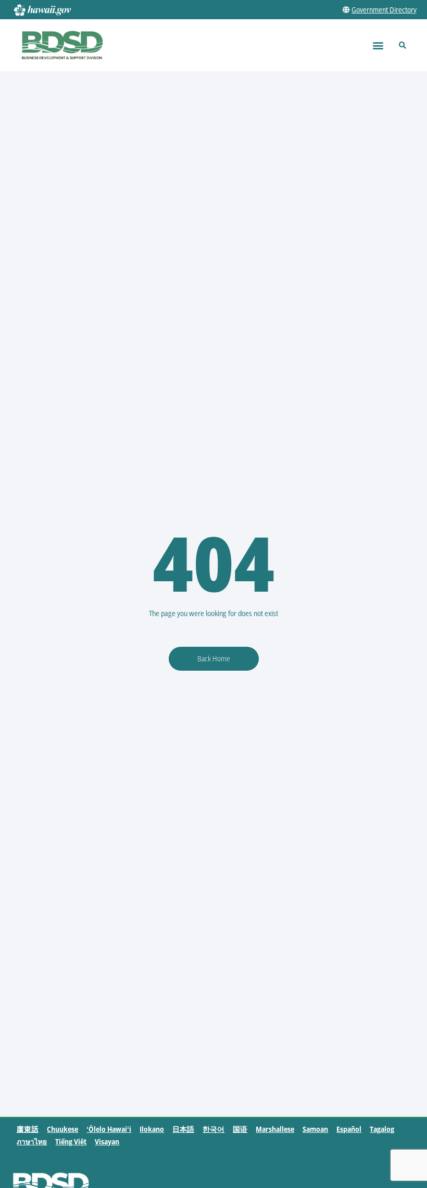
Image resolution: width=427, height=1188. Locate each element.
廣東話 (28, 1129)
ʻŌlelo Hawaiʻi (108, 1129)
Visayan (107, 1141)
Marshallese (275, 1129)
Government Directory (384, 10)
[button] (377, 45)
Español (348, 1129)
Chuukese (62, 1129)
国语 (240, 1129)
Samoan (315, 1129)
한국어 (213, 1129)
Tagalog (382, 1129)
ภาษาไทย (32, 1141)
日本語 (183, 1129)
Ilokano (152, 1129)
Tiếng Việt (70, 1141)
